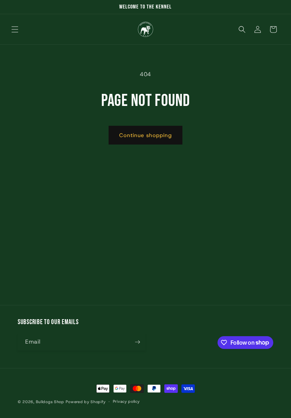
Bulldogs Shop (50, 401)
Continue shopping (145, 135)
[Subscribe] (137, 342)
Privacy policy (126, 401)
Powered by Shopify (86, 401)
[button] (15, 29)
